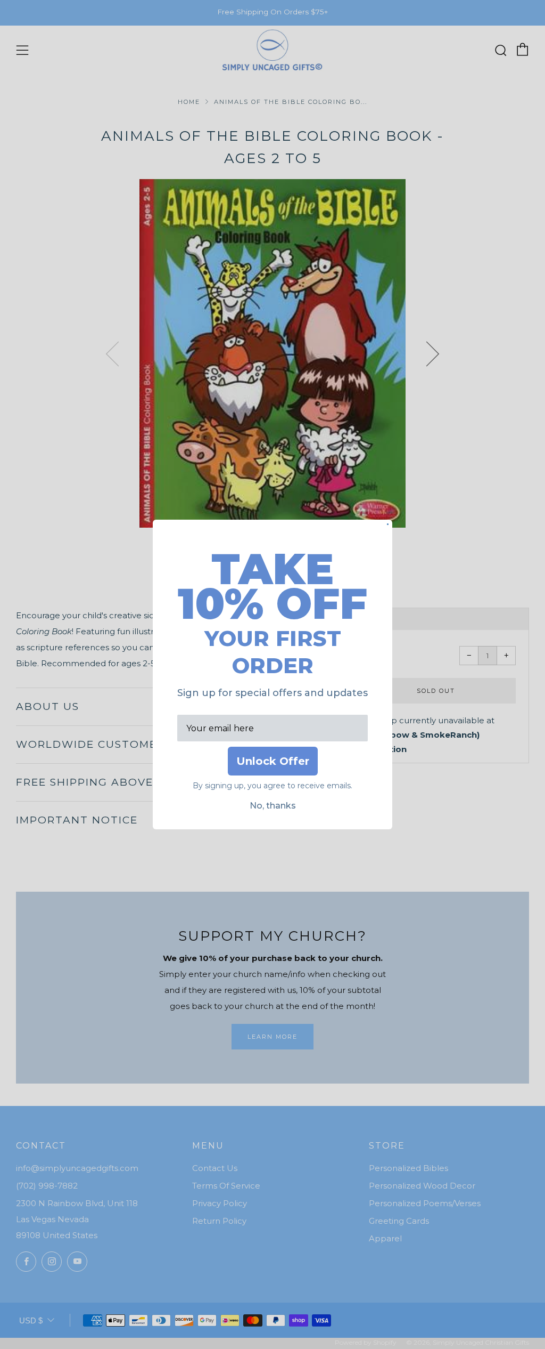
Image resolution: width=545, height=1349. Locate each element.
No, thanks (273, 806)
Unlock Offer (272, 761)
